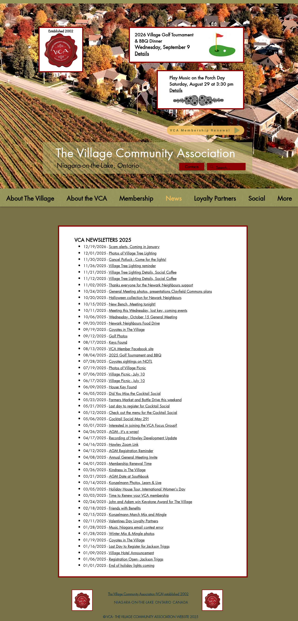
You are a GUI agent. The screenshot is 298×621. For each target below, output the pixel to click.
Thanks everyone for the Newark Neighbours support (151, 285)
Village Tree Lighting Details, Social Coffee (142, 272)
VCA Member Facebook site (131, 348)
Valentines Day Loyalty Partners (133, 521)
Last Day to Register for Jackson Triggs (139, 546)
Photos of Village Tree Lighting (132, 253)
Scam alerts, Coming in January (134, 246)
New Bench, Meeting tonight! (132, 304)
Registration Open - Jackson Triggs (136, 559)
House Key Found (123, 387)
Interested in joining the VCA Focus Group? (143, 425)
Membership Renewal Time (130, 463)
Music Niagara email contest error (136, 527)
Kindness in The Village (127, 469)
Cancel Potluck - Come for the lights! (137, 259)
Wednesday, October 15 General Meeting (143, 317)
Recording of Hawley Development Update (143, 438)
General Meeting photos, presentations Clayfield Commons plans (160, 291)
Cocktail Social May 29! (129, 418)
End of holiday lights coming (131, 565)
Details (176, 90)
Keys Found (118, 342)
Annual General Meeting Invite (133, 457)
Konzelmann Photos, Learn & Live (135, 482)
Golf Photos (118, 336)
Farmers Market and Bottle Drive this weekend (145, 399)
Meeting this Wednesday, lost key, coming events (148, 310)
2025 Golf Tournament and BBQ (135, 355)
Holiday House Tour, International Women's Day (147, 489)
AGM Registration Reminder (131, 450)
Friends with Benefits (125, 508)
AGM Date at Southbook (129, 476)
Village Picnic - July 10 (127, 374)
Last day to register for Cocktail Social (139, 406)
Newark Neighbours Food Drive (134, 323)
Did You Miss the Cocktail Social (135, 393)
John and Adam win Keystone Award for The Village (150, 501)
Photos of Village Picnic (127, 368)
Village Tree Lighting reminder (132, 265)
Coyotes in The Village (127, 329)
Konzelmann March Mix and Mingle (137, 514)
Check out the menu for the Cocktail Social (143, 412)
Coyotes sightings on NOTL (130, 361)
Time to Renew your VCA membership (139, 495)
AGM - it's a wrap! (124, 431)
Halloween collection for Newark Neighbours (145, 297)
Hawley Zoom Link (124, 444)
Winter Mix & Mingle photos (131, 533)
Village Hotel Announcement (131, 553)
